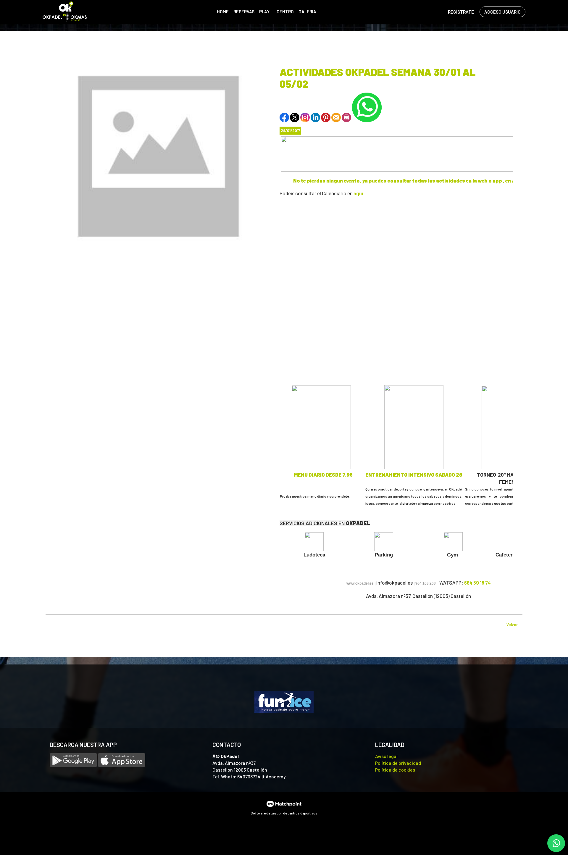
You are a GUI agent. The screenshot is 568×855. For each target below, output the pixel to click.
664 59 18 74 (477, 582)
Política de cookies (395, 769)
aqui (358, 193)
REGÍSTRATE (461, 11)
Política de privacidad (398, 763)
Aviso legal (386, 756)
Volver (512, 624)
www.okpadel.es (360, 583)
